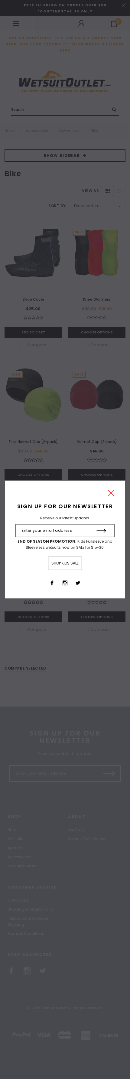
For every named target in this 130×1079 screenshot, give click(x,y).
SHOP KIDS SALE (65, 563)
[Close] (111, 495)
